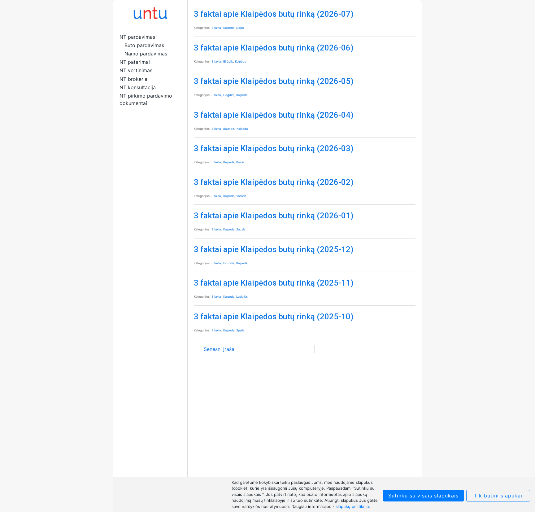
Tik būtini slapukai (498, 495)
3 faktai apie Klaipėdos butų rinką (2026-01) (274, 215)
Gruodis (228, 263)
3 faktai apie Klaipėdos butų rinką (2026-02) (274, 182)
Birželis (228, 61)
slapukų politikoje (352, 506)
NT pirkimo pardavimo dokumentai (146, 99)
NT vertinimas (136, 70)
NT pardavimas (137, 37)
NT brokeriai (134, 79)
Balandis (229, 128)
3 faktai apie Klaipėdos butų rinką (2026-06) (274, 47)
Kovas (240, 162)
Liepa (240, 27)
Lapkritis (242, 296)
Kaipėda (228, 27)
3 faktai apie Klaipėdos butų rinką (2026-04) (274, 115)
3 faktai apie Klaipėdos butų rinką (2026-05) (274, 81)
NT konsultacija (138, 87)
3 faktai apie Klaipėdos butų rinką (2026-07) (274, 14)
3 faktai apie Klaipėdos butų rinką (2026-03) (274, 148)
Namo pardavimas (145, 53)
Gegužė (228, 95)
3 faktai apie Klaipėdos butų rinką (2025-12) (274, 249)
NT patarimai (135, 62)
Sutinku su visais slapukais (423, 495)
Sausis (240, 229)
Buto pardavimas (144, 45)
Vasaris (241, 196)
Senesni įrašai (220, 349)
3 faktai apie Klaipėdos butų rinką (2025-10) (274, 316)
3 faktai (216, 27)
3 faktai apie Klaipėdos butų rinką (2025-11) (274, 282)
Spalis (240, 330)
